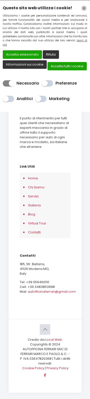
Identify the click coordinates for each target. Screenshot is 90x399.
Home (33, 178)
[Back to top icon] (45, 329)
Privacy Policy (57, 368)
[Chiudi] (84, 8)
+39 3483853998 (41, 286)
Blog (31, 214)
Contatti (34, 232)
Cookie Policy (33, 368)
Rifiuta (51, 54)
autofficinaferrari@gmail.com (52, 291)
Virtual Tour (37, 223)
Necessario (27, 83)
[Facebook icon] (45, 375)
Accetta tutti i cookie (67, 66)
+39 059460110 (37, 282)
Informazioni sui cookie (25, 64)
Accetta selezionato (22, 54)
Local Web (53, 339)
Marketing (59, 99)
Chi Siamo (36, 187)
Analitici (24, 99)
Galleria (34, 205)
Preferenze (66, 83)
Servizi (33, 196)
